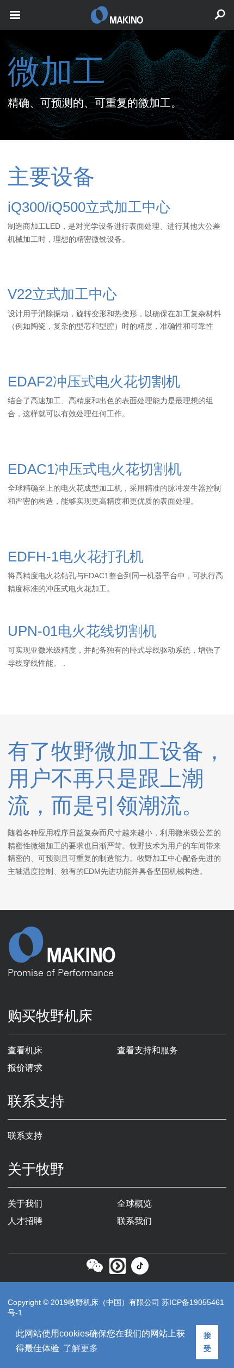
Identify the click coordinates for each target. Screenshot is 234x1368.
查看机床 (25, 1050)
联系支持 (25, 1135)
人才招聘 (25, 1221)
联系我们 (134, 1221)
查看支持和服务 (147, 1050)
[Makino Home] (117, 944)
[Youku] (117, 1268)
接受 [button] (207, 1342)
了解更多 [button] (80, 1348)
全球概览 (134, 1203)
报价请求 (25, 1067)
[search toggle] (219, 15)
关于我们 (25, 1203)
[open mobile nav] (15, 15)
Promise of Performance (61, 973)
